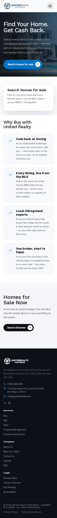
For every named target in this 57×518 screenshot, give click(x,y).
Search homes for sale (20, 64)
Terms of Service (12, 482)
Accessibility (9, 492)
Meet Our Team (11, 451)
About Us (8, 447)
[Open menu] (50, 6)
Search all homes (16, 327)
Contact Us (8, 456)
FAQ (5, 465)
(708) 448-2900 (15, 384)
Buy (5, 416)
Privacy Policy (10, 478)
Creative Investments (14, 434)
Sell (5, 420)
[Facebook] (4, 403)
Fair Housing (9, 487)
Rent (5, 425)
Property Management (14, 429)
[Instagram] (9, 403)
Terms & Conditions (31, 512)
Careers (7, 461)
